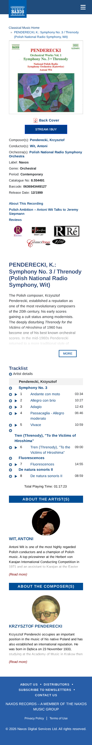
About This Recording (26, 203)
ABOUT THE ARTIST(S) (46, 499)
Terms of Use (59, 718)
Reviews (15, 220)
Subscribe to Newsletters (45, 690)
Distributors (57, 684)
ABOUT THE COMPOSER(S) (46, 586)
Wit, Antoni (39, 146)
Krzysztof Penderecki (35, 626)
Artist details (23, 374)
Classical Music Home (24, 27)
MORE (67, 353)
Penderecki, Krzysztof (47, 140)
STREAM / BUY (46, 129)
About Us (29, 684)
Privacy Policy (34, 718)
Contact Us (46, 695)
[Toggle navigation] (82, 7)
